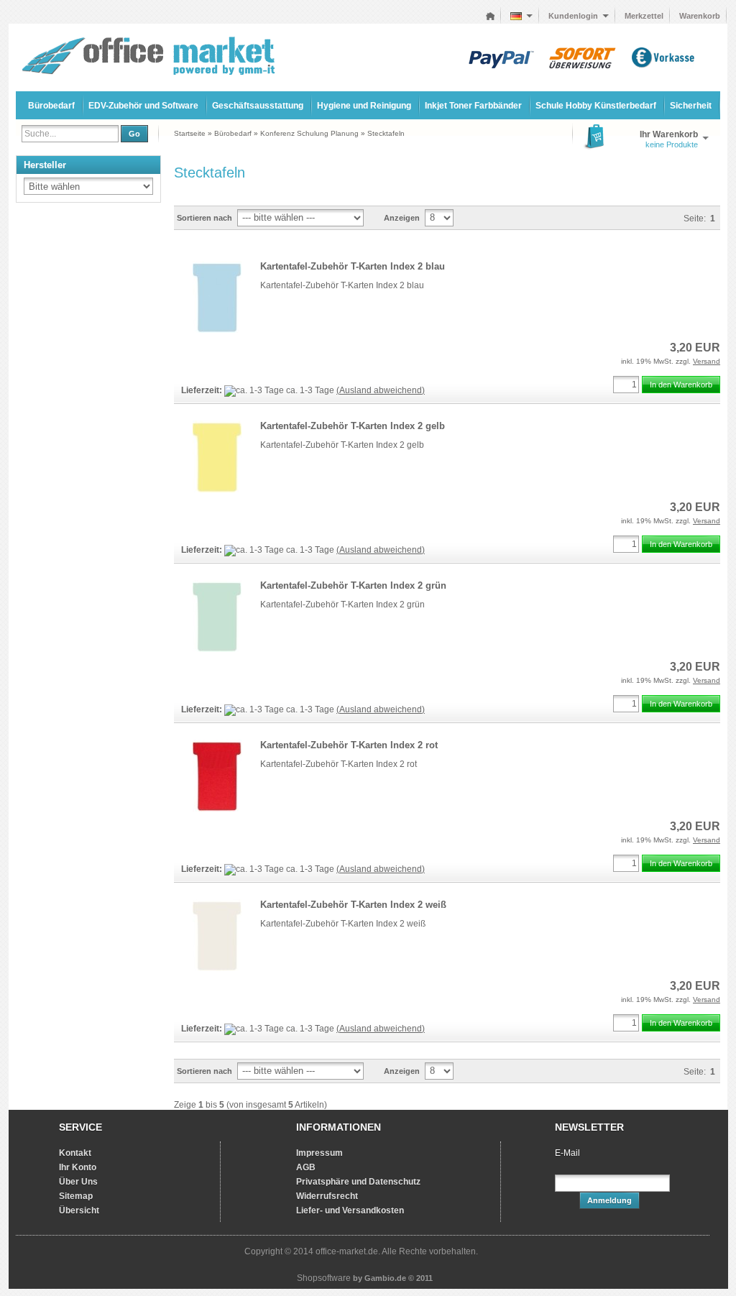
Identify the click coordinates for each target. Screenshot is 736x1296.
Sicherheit (691, 106)
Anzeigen (402, 217)
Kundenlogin (578, 16)
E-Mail (567, 1153)
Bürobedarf (51, 106)
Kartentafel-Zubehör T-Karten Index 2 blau (352, 266)
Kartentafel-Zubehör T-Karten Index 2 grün (353, 585)
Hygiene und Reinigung (364, 106)
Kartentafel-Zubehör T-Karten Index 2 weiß (353, 904)
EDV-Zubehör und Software (143, 106)
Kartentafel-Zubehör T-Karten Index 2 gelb (352, 425)
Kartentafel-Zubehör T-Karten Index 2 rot (349, 745)
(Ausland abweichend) (380, 390)
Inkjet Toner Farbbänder (473, 106)
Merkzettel (644, 16)
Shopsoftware (324, 1278)
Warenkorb (699, 16)
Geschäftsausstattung (257, 106)
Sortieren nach (204, 217)
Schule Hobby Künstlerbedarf (595, 106)
